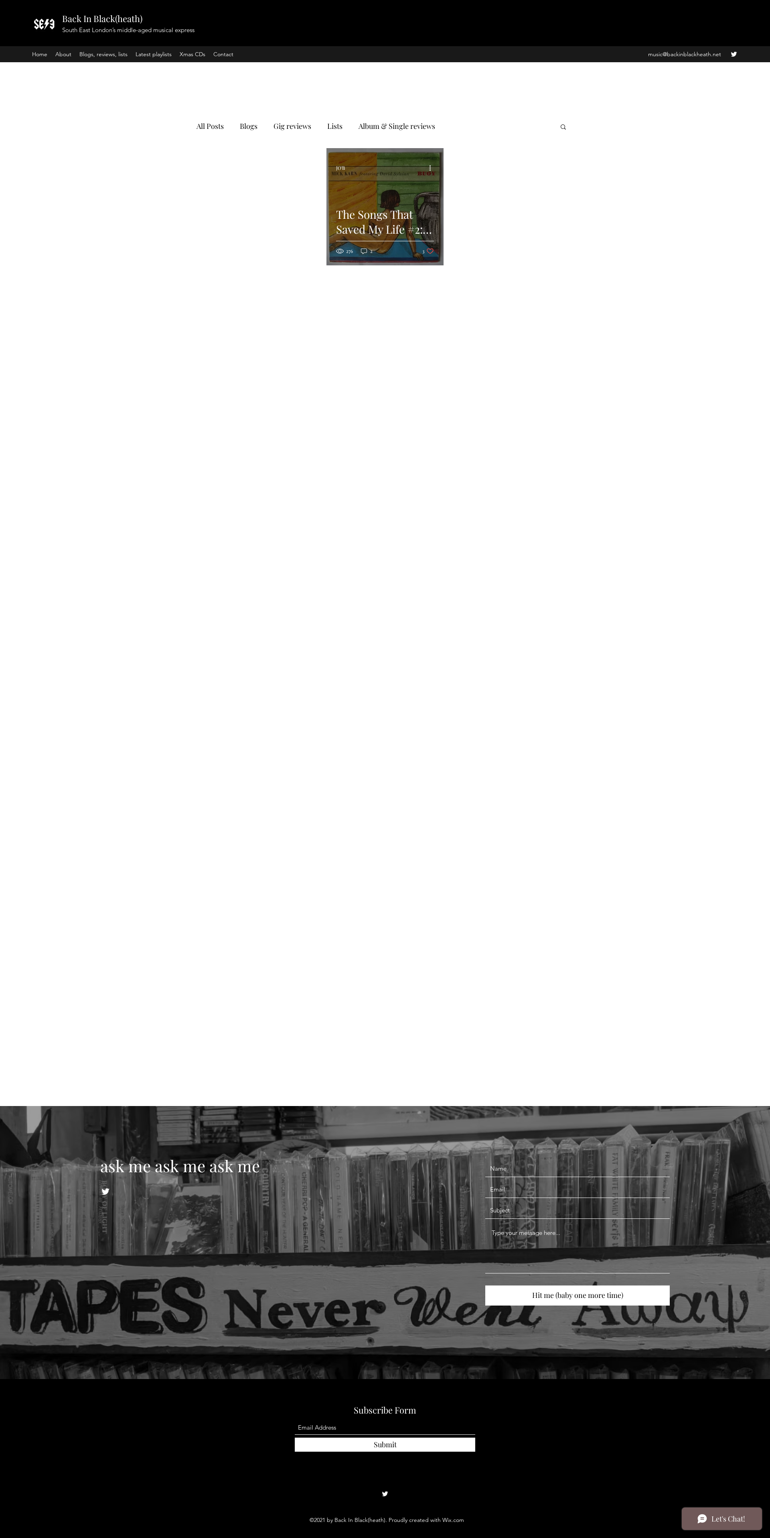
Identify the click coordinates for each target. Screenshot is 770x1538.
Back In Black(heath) (102, 18)
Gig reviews (292, 126)
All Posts (210, 126)
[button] (563, 127)
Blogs (248, 126)
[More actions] (433, 168)
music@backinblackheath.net (684, 54)
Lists (334, 126)
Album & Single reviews (397, 126)
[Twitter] (734, 54)
